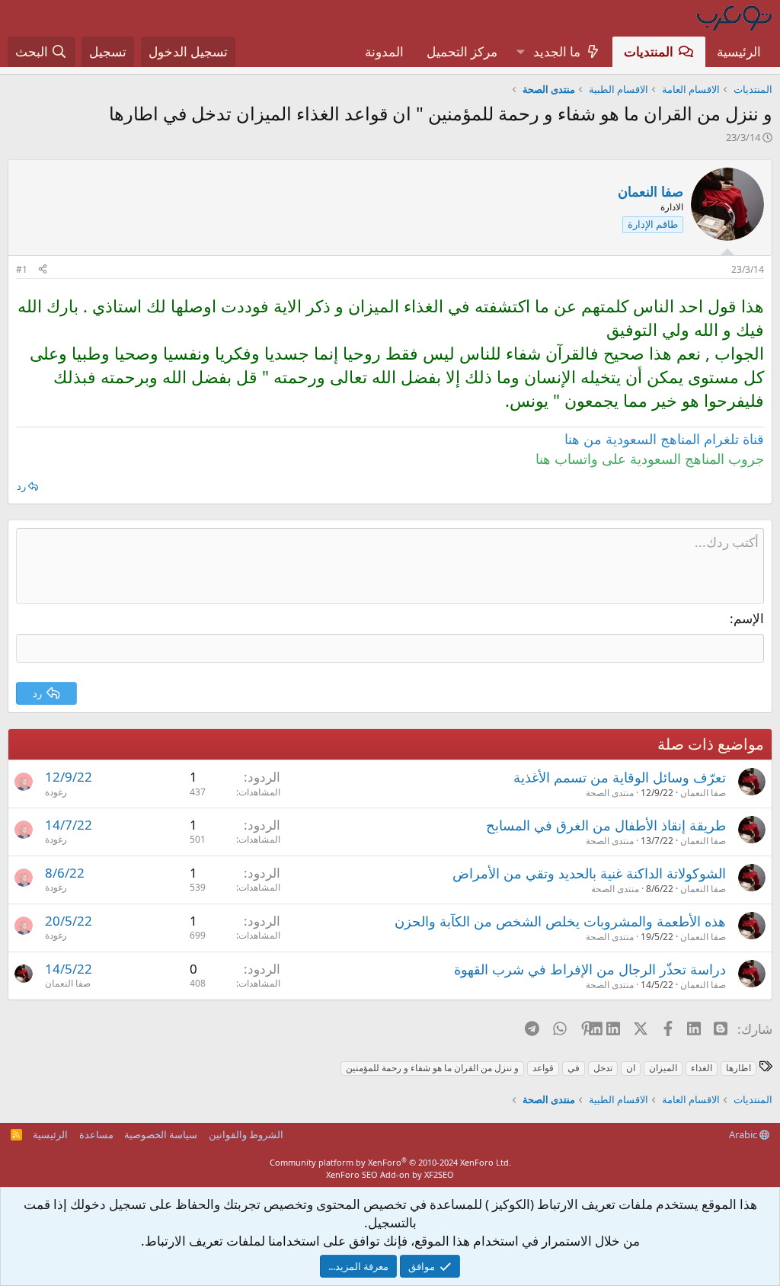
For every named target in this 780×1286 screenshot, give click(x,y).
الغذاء (701, 1067)
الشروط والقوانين (246, 1134)
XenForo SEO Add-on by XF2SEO (390, 1174)
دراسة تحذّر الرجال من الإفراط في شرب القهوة (590, 969)
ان (630, 1067)
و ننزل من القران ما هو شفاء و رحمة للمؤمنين (432, 1067)
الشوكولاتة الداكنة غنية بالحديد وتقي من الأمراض (589, 873)
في (573, 1067)
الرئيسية (739, 51)
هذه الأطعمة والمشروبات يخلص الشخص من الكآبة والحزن (560, 921)
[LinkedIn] (614, 1028)
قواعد (543, 1067)
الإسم (749, 618)
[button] (520, 52)
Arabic (744, 1134)
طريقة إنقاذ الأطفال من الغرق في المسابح (606, 825)
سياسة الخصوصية (160, 1134)
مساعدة (96, 1134)
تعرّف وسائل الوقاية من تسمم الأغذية (619, 777)
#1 (21, 269)
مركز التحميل (462, 51)
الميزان (663, 1067)
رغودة (56, 791)
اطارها (738, 1067)
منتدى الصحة (610, 792)
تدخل (602, 1067)
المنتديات (648, 51)
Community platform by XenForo (390, 1162)
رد (21, 486)
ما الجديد (556, 51)
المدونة (384, 51)
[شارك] (43, 270)
